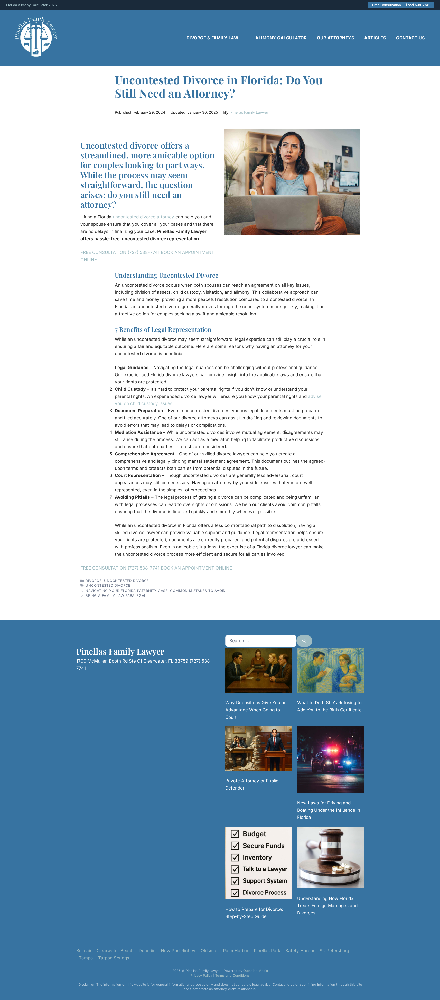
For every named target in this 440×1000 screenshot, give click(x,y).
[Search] (304, 641)
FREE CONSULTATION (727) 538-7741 (120, 252)
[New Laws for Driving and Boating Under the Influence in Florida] (330, 760)
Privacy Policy (201, 975)
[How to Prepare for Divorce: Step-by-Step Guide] (258, 864)
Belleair (83, 950)
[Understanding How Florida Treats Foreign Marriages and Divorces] (330, 859)
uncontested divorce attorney (143, 216)
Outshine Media (255, 971)
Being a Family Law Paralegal (116, 595)
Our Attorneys (335, 37)
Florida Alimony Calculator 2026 (31, 5)
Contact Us (410, 37)
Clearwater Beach (115, 950)
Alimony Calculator (281, 37)
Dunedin (147, 950)
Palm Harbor (236, 950)
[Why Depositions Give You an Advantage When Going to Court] (258, 671)
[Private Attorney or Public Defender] (258, 749)
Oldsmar (209, 950)
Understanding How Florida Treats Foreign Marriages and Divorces (327, 905)
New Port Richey (178, 950)
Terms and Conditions (232, 975)
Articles (375, 37)
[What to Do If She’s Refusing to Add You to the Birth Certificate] (330, 671)
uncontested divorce (108, 585)
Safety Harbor (299, 950)
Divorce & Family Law (212, 37)
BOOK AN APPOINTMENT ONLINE (196, 568)
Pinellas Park (267, 950)
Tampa (86, 957)
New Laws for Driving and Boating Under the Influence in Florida (328, 810)
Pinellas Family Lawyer (249, 112)
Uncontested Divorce (126, 581)
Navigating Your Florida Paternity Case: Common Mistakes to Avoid (156, 591)
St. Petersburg (334, 950)
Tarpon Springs (113, 957)
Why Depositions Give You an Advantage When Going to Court (256, 710)
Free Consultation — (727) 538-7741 (401, 5)
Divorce (93, 581)
